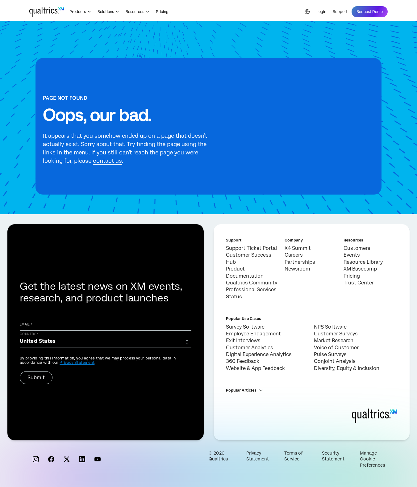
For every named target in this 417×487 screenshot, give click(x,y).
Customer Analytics (249, 348)
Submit (36, 377)
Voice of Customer (336, 348)
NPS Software (330, 327)
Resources (135, 12)
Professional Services (251, 289)
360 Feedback (242, 361)
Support (340, 12)
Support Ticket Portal (251, 248)
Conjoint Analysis (335, 361)
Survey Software (245, 327)
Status (234, 297)
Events (352, 255)
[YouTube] (97, 459)
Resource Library (363, 262)
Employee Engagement (253, 334)
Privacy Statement (77, 362)
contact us (107, 160)
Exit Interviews (243, 340)
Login (321, 12)
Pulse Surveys (330, 354)
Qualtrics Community (251, 283)
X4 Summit (298, 248)
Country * (29, 334)
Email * (26, 324)
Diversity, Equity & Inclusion (346, 368)
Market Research (333, 340)
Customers (357, 248)
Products (77, 12)
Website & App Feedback (255, 368)
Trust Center (359, 283)
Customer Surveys (336, 334)
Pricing (162, 12)
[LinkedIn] (82, 459)
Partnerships (300, 262)
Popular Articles (241, 390)
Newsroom (297, 269)
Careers (294, 255)
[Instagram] (35, 459)
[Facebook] (51, 459)
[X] (66, 459)
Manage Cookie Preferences (372, 459)
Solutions (106, 12)
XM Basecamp (360, 269)
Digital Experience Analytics (259, 354)
